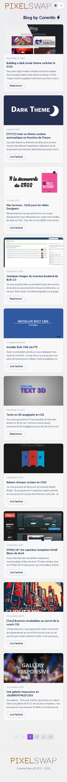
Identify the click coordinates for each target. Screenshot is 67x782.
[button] (16, 737)
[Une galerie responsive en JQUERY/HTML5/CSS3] (33, 668)
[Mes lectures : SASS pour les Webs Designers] (33, 181)
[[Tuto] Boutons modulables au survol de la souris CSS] (33, 597)
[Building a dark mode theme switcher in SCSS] (33, 39)
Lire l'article (16, 157)
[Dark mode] (61, 5)
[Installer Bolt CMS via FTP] (33, 323)
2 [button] (37, 736)
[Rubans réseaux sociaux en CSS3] (33, 458)
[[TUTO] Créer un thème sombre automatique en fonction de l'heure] (33, 110)
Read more (16, 85)
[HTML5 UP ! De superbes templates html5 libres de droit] (33, 526)
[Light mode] (55, 5)
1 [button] (30, 736)
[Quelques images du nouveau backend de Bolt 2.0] (33, 252)
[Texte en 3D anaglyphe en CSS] (33, 391)
